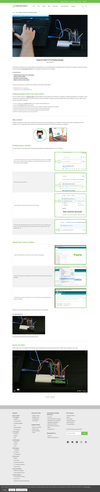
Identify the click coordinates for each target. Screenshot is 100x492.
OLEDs (43, 6)
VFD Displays (15, 448)
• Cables (15, 458)
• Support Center (35, 415)
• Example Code (35, 417)
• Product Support (70, 424)
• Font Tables (35, 420)
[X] (81, 442)
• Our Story (49, 417)
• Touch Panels (16, 466)
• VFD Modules (16, 454)
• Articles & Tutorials (36, 427)
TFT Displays (15, 417)
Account (85, 1)
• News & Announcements (53, 425)
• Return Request (70, 422)
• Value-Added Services (19, 472)
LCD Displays (15, 431)
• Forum (33, 432)
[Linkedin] (77, 442)
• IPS (14, 425)
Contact (79, 1)
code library (26, 88)
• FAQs (48, 427)
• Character (15, 433)
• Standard (15, 419)
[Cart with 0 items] (83, 6)
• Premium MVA (17, 421)
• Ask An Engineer (36, 430)
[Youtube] (72, 442)
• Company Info (50, 429)
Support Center (64, 1)
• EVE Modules (16, 429)
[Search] (85, 6)
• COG (14, 438)
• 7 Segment (16, 450)
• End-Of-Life (16, 478)
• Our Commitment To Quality (54, 418)
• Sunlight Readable (17, 423)
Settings (5, 490)
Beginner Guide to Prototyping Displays (50, 60)
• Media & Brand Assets (52, 437)
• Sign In (68, 417)
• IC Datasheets (35, 419)
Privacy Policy (87, 487)
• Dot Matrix (16, 452)
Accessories (55, 6)
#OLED (47, 397)
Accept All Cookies (21, 490)
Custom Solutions (64, 6)
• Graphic (15, 435)
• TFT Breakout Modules (19, 464)
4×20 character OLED (26, 69)
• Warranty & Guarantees (52, 422)
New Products (16, 415)
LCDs (38, 6)
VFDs (49, 6)
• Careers (49, 435)
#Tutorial (52, 397)
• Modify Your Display (18, 470)
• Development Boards (18, 462)
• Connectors (16, 460)
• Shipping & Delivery (52, 424)
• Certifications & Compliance (54, 420)
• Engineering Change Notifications (21, 480)
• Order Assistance (70, 420)
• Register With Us (70, 415)
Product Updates (16, 474)
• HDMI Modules (17, 427)
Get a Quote (73, 1)
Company (73, 6)
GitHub (24, 89)
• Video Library (35, 429)
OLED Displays (16, 440)
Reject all (12, 490)
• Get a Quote (69, 419)
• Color (14, 446)
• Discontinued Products (19, 476)
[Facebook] (68, 442)
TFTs (34, 6)
